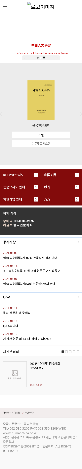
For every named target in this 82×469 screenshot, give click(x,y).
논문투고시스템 (41, 143)
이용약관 (29, 412)
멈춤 (44, 57)
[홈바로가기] (41, 5)
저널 (41, 135)
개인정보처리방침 (11, 412)
